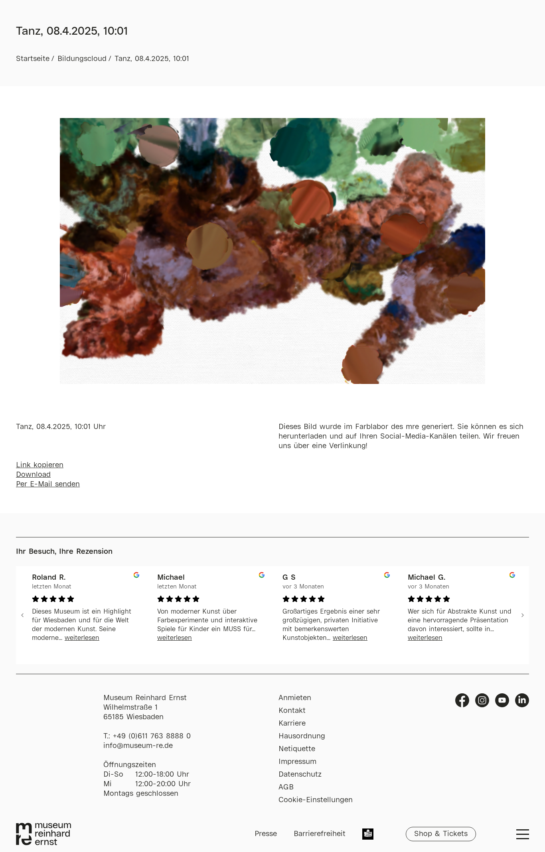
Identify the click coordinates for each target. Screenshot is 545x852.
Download (33, 475)
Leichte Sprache (368, 835)
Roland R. (48, 578)
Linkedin (522, 700)
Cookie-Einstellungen (315, 800)
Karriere (292, 723)
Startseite (32, 59)
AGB (286, 787)
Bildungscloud (82, 59)
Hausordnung (301, 736)
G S (289, 578)
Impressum (297, 762)
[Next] (522, 615)
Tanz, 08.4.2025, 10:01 (152, 59)
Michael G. (426, 578)
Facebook (462, 700)
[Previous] (22, 615)
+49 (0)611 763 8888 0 (152, 736)
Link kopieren (39, 465)
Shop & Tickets (441, 834)
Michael (171, 578)
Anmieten (294, 698)
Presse (266, 834)
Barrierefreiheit (320, 834)
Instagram (482, 700)
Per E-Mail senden (48, 484)
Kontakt (292, 711)
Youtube (502, 700)
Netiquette (296, 749)
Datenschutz (300, 774)
